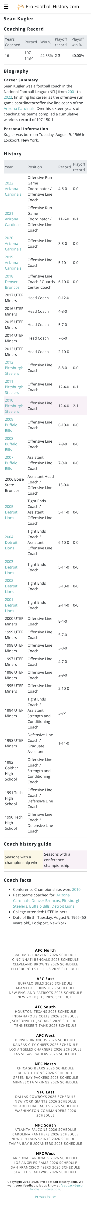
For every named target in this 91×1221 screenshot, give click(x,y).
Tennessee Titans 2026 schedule (45, 1025)
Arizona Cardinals (19, 108)
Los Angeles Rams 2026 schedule (45, 1162)
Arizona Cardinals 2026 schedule (45, 1158)
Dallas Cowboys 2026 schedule (45, 1096)
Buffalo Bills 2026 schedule (45, 983)
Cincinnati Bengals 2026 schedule (45, 959)
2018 (9, 276)
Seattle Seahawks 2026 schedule (45, 1172)
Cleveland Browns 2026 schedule (45, 964)
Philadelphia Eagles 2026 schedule (45, 1106)
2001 (72, 91)
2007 (9, 457)
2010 (9, 400)
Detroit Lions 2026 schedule (46, 1073)
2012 (9, 362)
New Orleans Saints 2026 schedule (45, 1139)
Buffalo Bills (39, 906)
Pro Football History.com (52, 6)
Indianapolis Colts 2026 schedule (45, 1016)
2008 (9, 438)
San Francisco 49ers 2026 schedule (45, 1167)
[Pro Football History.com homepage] (20, 6)
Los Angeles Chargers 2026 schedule (45, 1049)
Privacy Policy (45, 1197)
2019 (9, 257)
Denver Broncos (46, 900)
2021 (9, 213)
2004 (9, 536)
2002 (9, 580)
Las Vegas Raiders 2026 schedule (45, 1054)
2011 (9, 381)
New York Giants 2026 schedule (46, 1101)
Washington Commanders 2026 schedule (45, 1112)
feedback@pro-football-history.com (57, 1187)
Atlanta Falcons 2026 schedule (46, 1129)
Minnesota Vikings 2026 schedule (45, 1082)
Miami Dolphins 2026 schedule (45, 988)
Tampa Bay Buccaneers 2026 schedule (45, 1143)
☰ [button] (6, 6)
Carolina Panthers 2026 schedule (45, 1134)
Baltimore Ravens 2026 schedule (45, 955)
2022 (8, 97)
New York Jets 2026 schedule (46, 997)
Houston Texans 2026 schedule (45, 1011)
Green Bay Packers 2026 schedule (45, 1077)
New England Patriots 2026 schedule (45, 992)
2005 (9, 506)
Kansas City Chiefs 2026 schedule (45, 1044)
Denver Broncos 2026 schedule (45, 1040)
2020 (9, 237)
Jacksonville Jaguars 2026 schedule (45, 1021)
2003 (9, 561)
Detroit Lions (63, 906)
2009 (9, 419)
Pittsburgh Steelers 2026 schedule (45, 969)
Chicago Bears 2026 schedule (45, 1068)
